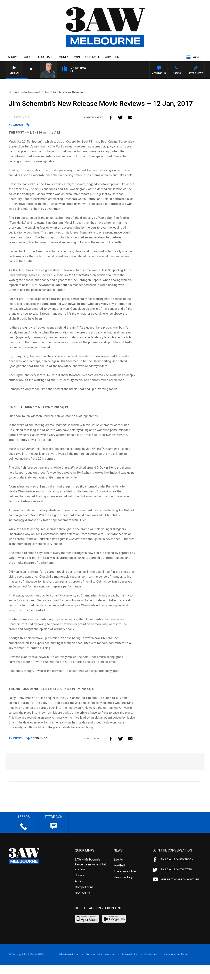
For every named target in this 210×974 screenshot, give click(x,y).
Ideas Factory (123, 877)
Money (64, 57)
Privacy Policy (129, 954)
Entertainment (30, 92)
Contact (92, 57)
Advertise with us (68, 954)
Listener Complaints (176, 954)
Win (77, 57)
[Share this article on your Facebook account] (110, 117)
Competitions (84, 887)
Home (13, 92)
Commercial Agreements (100, 954)
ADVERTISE (113, 57)
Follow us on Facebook (177, 859)
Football (45, 57)
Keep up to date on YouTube (180, 879)
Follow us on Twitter (176, 869)
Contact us (82, 893)
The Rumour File (125, 871)
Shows (13, 57)
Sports (118, 859)
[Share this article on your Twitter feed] (120, 117)
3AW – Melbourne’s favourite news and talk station (91, 864)
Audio (28, 57)
